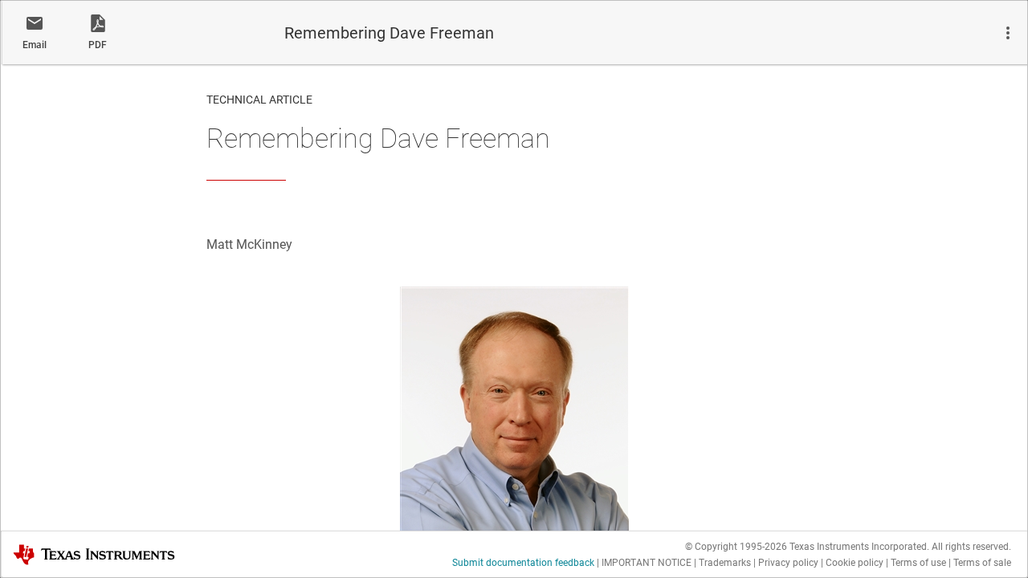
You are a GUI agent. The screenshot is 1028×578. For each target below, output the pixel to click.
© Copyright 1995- (736, 546)
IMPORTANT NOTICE (646, 562)
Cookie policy (854, 562)
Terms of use (918, 562)
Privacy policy (788, 562)
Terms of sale (982, 562)
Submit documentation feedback (523, 562)
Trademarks (725, 562)
